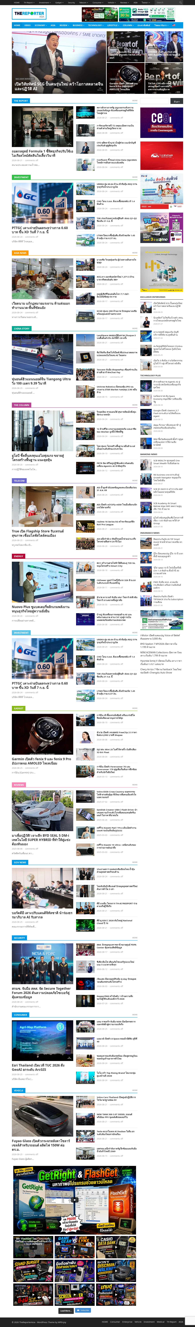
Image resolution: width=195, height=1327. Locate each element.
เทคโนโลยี (153, 47)
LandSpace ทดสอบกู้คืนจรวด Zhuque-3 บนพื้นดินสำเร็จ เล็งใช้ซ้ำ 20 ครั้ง (116, 337)
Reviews (123, 2)
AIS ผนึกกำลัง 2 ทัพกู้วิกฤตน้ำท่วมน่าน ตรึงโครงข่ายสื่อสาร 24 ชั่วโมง (116, 540)
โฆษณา (145, 2)
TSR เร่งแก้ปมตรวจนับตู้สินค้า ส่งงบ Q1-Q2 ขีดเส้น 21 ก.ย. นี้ (117, 220)
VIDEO (27, 25)
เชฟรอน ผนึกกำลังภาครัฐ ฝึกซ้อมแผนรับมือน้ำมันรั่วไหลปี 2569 (117, 1150)
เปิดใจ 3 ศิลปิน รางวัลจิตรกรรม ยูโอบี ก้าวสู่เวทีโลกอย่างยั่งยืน (167, 362)
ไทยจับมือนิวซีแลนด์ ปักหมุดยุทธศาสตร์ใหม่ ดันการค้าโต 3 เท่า (117, 887)
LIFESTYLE (112, 25)
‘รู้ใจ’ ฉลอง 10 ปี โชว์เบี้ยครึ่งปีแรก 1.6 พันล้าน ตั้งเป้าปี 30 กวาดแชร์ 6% (167, 570)
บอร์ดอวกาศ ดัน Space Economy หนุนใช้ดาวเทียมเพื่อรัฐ (167, 399)
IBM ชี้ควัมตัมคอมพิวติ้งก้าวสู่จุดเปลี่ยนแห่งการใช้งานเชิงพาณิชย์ (168, 442)
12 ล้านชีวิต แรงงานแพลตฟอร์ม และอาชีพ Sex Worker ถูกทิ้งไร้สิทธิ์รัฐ (116, 430)
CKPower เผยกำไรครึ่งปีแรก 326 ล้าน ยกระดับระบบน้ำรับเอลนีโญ (116, 581)
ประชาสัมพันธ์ (143, 25)
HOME (17, 2)
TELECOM (19, 480)
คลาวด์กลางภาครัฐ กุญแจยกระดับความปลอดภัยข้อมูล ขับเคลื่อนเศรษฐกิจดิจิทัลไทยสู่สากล (115, 110)
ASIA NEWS (20, 253)
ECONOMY (40, 25)
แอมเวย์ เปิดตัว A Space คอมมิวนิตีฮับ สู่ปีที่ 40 (117, 1040)
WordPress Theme (46, 1322)
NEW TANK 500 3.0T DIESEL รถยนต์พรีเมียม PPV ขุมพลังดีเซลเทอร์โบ (114, 1116)
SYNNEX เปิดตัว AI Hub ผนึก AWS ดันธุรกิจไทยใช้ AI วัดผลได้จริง (164, 54)
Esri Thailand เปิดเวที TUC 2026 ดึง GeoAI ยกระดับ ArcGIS (38, 1067)
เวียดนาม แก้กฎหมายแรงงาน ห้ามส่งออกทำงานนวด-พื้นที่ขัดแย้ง (41, 305)
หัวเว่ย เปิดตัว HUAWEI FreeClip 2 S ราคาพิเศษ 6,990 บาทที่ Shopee (117, 734)
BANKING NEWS (148, 454)
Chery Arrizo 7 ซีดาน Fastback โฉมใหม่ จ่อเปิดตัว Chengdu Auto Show (160, 671)
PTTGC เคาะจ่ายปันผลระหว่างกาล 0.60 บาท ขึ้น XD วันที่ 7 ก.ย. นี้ (40, 230)
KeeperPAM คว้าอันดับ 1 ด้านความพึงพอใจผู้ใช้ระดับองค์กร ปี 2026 (115, 997)
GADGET (18, 708)
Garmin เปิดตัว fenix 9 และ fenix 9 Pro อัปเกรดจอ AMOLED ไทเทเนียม (123, 86)
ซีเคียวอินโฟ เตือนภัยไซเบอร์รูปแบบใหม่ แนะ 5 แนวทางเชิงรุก (115, 963)
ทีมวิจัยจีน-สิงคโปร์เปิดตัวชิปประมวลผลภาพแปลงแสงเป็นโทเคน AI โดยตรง (117, 354)
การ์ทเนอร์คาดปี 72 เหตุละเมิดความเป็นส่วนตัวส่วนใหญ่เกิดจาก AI (115, 127)
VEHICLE (18, 1090)
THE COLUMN (21, 405)
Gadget (58, 2)
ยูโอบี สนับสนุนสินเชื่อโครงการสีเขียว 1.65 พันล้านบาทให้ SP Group (168, 520)
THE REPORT (21, 100)
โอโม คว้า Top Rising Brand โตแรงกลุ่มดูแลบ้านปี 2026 (116, 1074)
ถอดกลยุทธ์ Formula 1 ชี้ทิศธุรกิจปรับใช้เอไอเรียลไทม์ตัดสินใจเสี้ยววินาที (42, 153)
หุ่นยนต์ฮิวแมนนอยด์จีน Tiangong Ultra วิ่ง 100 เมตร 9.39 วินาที (41, 381)
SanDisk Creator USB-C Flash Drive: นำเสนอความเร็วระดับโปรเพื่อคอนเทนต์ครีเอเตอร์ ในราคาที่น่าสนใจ (117, 812)
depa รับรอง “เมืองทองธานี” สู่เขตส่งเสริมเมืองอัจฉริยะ (167, 426)
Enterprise (127, 1321)
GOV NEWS (20, 862)
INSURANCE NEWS (149, 532)
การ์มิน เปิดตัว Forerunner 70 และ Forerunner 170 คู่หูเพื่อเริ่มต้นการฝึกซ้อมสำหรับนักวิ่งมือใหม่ (117, 769)
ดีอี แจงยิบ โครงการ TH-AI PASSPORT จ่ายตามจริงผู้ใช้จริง (117, 905)
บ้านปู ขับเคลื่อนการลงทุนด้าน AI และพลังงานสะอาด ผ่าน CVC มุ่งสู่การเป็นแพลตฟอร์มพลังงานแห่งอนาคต (114, 617)
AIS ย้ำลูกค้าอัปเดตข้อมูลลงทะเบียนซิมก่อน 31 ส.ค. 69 (117, 489)
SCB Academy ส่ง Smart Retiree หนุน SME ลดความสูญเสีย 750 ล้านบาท (167, 506)
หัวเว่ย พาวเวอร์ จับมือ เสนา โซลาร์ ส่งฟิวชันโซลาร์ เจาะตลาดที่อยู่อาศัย (117, 599)
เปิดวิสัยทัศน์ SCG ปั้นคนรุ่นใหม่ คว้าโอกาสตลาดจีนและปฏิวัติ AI (59, 86)
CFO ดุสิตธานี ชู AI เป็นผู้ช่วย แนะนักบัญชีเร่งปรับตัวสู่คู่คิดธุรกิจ (116, 144)
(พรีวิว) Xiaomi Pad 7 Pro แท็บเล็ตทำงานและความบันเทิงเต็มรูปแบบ (116, 829)
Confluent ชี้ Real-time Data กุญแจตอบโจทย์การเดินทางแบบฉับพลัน (117, 161)
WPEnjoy (62, 1322)
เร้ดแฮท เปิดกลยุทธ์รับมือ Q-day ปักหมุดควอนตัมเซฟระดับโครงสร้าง (116, 980)
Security (71, 2)
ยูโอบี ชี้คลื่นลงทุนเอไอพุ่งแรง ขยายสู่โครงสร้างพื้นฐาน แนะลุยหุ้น (38, 457)
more (134, 100)
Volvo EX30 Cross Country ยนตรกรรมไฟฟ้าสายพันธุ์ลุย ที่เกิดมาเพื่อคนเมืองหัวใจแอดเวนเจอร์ (116, 794)
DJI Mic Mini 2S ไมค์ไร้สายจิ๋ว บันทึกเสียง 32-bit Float (116, 751)
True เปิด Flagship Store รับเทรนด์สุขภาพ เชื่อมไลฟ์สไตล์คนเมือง (38, 533)
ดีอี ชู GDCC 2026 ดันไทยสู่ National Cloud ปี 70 (114, 922)
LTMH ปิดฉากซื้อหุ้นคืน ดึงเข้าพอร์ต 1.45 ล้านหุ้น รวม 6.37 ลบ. (116, 237)
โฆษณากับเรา (160, 25)
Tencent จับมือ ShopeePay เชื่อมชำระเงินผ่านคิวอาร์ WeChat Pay (117, 371)
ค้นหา (177, 101)
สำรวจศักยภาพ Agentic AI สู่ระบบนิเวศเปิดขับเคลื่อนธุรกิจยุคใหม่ (167, 384)
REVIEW (63, 25)
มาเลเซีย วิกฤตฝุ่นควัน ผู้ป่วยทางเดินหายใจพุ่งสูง (116, 261)
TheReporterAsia (27, 1322)
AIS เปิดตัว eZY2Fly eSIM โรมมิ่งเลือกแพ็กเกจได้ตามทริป (117, 506)
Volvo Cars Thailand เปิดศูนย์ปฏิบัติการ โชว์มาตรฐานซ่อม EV (116, 1098)
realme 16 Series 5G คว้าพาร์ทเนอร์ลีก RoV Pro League (116, 523)
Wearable (114, 79)
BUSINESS (78, 25)
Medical (160, 1321)
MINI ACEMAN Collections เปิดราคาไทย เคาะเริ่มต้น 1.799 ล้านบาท (161, 654)
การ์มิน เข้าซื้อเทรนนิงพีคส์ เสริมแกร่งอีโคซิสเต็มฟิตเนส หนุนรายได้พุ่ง (116, 716)
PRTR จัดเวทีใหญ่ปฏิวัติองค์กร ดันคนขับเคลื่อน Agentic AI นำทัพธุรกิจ (115, 464)
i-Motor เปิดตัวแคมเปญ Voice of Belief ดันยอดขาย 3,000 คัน (160, 637)
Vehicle (111, 2)
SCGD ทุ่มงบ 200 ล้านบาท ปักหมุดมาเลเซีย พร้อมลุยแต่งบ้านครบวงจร (117, 312)
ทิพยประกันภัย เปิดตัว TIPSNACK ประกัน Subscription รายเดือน (168, 599)
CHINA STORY (21, 328)
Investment (44, 2)
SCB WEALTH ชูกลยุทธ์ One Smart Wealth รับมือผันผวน (166, 462)
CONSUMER (20, 1014)
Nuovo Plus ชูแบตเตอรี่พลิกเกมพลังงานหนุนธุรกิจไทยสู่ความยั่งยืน (41, 608)
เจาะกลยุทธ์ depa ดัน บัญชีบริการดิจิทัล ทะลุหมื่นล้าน (165, 333)
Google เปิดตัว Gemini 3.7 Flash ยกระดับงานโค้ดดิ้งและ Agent (167, 413)
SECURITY (19, 938)
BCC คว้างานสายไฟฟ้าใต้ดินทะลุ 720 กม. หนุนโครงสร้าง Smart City (116, 564)
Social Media (116, 47)
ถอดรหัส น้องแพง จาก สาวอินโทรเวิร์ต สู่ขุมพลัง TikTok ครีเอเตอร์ (125, 54)
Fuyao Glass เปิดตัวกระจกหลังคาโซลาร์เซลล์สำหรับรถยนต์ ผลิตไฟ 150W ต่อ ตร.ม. (41, 1145)
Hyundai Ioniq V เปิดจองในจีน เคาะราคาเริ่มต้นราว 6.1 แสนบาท (161, 662)
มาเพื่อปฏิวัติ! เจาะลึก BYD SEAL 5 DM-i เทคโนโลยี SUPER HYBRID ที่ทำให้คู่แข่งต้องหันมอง (41, 839)
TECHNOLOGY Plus (150, 375)
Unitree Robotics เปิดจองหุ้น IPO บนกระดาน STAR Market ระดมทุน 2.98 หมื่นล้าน (117, 389)
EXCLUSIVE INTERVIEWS (152, 296)
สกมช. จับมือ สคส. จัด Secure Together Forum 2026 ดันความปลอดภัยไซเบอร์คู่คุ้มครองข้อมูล (41, 992)
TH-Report (28, 2)
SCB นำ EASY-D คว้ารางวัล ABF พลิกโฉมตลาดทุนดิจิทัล (168, 490)
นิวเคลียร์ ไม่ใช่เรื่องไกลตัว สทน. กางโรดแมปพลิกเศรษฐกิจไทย (168, 319)
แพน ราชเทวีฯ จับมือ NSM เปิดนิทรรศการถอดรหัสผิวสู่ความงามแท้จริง (116, 1023)
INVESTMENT (21, 177)
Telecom (82, 2)
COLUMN (127, 25)
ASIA (135, 2)
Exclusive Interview (25, 79)
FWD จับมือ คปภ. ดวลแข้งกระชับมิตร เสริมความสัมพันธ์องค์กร (167, 585)
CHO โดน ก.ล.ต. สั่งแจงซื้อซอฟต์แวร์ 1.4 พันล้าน (116, 202)
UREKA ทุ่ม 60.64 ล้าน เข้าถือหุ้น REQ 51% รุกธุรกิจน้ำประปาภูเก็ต (117, 185)
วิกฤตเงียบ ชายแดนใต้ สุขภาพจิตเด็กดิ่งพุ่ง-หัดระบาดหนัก (116, 413)
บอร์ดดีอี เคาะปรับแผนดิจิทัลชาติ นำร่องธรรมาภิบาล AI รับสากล (42, 914)
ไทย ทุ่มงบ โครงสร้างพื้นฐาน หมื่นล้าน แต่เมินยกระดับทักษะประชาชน (116, 447)
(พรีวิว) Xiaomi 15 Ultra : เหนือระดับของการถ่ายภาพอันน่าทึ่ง (116, 846)
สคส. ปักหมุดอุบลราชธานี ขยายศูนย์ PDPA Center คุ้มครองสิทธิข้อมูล (116, 946)
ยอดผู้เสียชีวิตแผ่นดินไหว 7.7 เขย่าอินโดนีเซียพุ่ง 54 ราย (113, 295)
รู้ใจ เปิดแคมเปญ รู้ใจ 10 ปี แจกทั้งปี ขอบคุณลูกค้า (168, 555)
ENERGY (18, 556)
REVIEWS (19, 785)
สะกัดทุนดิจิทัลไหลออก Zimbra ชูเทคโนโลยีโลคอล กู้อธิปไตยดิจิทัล (167, 349)
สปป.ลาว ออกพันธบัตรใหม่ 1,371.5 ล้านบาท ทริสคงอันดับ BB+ (115, 278)
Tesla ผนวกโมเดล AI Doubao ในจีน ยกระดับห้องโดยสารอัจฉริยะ (115, 1133)
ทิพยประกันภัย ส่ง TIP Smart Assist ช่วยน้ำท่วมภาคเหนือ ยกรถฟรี (167, 542)
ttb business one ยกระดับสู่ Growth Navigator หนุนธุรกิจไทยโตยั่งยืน (167, 477)
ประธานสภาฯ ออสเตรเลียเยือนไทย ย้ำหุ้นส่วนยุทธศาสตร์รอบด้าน (116, 870)
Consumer (97, 2)
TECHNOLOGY (95, 25)
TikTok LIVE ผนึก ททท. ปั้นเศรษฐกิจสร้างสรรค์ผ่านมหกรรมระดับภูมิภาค (161, 86)
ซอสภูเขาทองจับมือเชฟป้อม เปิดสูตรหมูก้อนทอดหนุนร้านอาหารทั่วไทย (117, 1057)
